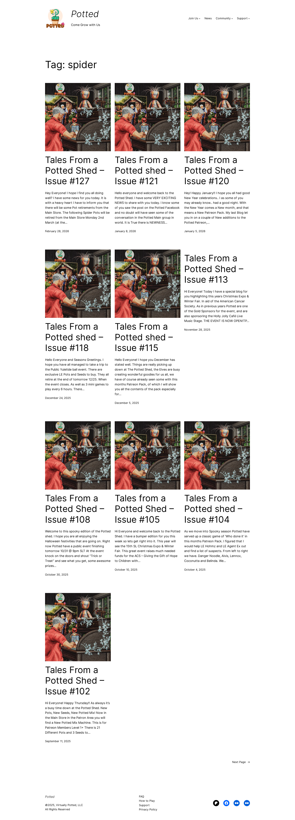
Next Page (241, 762)
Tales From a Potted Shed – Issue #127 (74, 171)
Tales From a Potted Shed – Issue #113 (213, 269)
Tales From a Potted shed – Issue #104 (213, 509)
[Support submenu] (249, 18)
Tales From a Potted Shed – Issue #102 (74, 681)
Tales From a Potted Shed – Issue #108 (74, 509)
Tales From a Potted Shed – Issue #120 (213, 171)
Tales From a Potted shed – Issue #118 (74, 337)
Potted (85, 14)
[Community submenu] (232, 18)
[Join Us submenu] (199, 18)
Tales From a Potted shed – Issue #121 (144, 171)
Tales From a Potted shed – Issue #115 (144, 337)
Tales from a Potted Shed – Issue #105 (144, 509)
